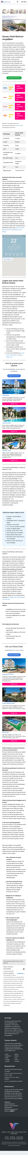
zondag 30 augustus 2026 (16, 1032)
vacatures (15, 1099)
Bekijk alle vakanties (14, 376)
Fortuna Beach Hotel (8, 703)
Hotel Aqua (5, 395)
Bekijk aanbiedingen (20, 88)
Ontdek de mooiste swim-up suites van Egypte (13, 1070)
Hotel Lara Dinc (20, 228)
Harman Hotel (6, 423)
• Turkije (6, 1058)
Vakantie (4, 1132)
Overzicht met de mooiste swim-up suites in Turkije (13, 1074)
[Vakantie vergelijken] (6, 2)
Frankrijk (11, 597)
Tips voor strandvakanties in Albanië (13, 1081)
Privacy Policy (20, 1137)
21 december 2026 (15, 355)
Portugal (7, 1060)
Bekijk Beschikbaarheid (14, 78)
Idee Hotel (5, 732)
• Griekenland (7, 1056)
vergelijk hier (18, 125)
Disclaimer (12, 1137)
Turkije (8, 1132)
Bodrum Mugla (18, 1132)
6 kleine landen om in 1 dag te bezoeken (11, 1078)
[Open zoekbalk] (17, 2)
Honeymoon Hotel (7, 674)
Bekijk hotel (14, 404)
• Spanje (6, 1054)
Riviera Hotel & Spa (7, 230)
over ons (18, 1097)
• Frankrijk (6, 1061)
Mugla (12, 1132)
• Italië (15, 1058)
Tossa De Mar (6, 599)
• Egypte (16, 1054)
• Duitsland (16, 1061)
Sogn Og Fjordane (18, 597)
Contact (7, 1137)
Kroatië (16, 1060)
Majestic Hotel (6, 451)
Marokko (17, 1056)
